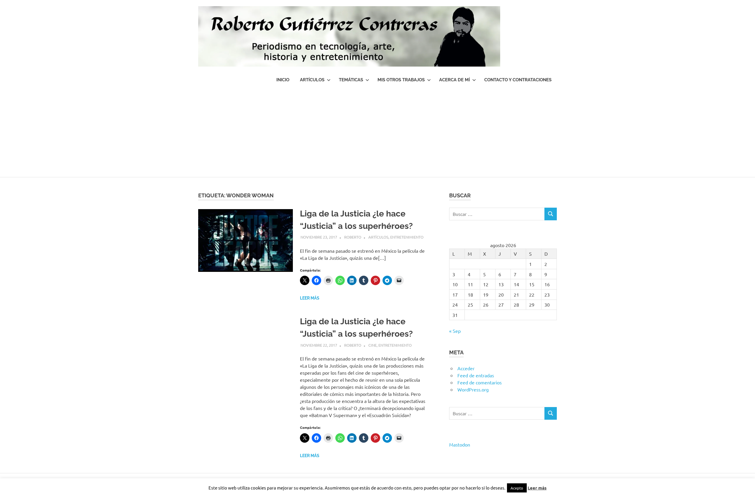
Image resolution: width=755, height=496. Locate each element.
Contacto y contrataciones (518, 79)
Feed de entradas (475, 375)
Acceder (466, 368)
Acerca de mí (454, 79)
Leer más (309, 298)
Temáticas (351, 79)
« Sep (455, 331)
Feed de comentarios (479, 382)
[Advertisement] (377, 133)
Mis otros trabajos (401, 79)
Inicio (282, 79)
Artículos (312, 79)
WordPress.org (473, 389)
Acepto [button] (517, 487)
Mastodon (459, 444)
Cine (372, 345)
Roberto (352, 236)
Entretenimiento (407, 236)
